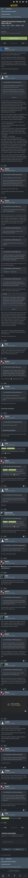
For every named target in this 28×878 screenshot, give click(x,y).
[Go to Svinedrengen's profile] (2, 513)
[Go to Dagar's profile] (2, 576)
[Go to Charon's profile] (2, 169)
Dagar (17, 597)
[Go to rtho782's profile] (2, 387)
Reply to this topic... (8, 841)
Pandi (17, 466)
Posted (10, 49)
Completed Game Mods (15, 33)
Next (23, 43)
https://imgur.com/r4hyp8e (7, 408)
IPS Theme (11, 870)
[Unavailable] (14, 567)
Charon (4, 31)
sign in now (8, 836)
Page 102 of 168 (14, 43)
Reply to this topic (14, 38)
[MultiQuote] (2, 73)
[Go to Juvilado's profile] (2, 722)
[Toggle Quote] (3, 82)
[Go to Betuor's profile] (2, 49)
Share (7, 849)
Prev (5, 43)
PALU (17, 206)
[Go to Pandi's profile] (2, 444)
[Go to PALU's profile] (2, 77)
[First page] (2, 43)
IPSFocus (17, 870)
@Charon (4, 448)
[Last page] (26, 43)
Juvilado (18, 754)
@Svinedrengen (11, 448)
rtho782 (18, 174)
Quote (5, 73)
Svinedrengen (19, 545)
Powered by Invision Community (14, 871)
